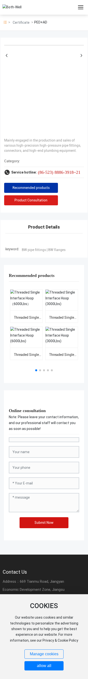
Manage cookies (44, 654)
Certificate (21, 22)
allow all (44, 666)
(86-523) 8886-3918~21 (59, 172)
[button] (36, 370)
